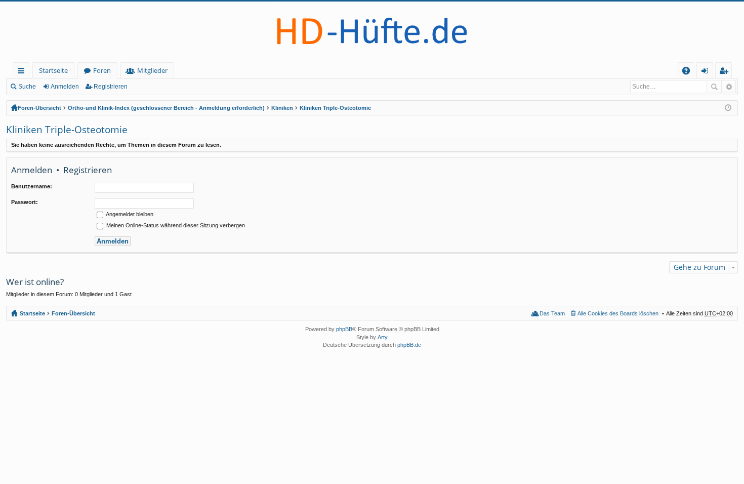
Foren (102, 70)
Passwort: (24, 202)
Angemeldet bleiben (129, 214)
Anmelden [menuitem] (707, 72)
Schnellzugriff (23, 72)
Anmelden (65, 86)
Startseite (53, 70)
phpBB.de (409, 345)
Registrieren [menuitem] (725, 72)
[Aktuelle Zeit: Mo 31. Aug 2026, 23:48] (728, 108)
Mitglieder (152, 70)
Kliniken (282, 108)
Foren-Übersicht (39, 108)
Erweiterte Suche (728, 86)
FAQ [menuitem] (689, 72)
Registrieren (111, 86)
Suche (27, 86)
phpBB (344, 329)
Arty (383, 337)
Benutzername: (31, 186)
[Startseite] (372, 32)
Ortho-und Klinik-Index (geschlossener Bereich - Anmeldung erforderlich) (166, 108)
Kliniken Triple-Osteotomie (335, 108)
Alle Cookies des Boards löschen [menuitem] (617, 313)
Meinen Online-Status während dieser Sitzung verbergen (175, 225)
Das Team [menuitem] (552, 313)
